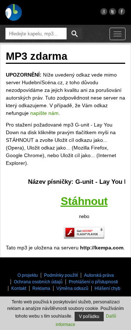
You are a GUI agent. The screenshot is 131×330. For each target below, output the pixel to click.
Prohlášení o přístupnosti (93, 281)
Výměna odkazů (72, 288)
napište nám (44, 113)
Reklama (41, 288)
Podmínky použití (61, 275)
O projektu (27, 275)
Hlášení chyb (107, 288)
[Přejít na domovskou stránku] (13, 12)
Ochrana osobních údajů (38, 281)
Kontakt (18, 288)
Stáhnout (84, 201)
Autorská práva (99, 275)
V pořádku (89, 316)
